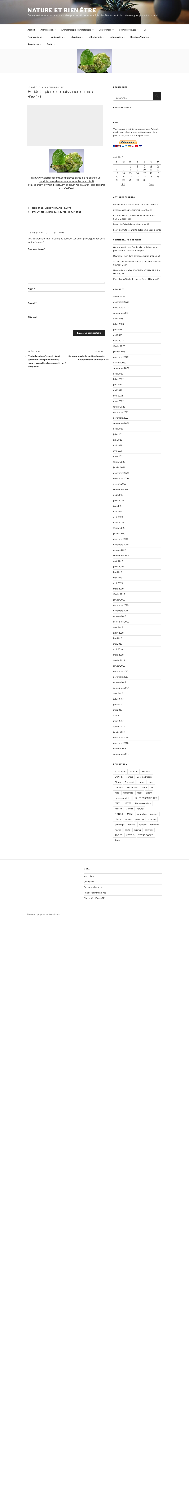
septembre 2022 (121, 368)
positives (139, 819)
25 (151, 176)
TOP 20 (118, 835)
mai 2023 (117, 335)
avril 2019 (118, 583)
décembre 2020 (121, 473)
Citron (118, 782)
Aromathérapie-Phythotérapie (76, 29)
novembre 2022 (120, 357)
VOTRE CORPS (145, 835)
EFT (146, 29)
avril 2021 (118, 451)
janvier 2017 (119, 732)
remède (142, 824)
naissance (54, 212)
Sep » (151, 184)
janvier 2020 (119, 533)
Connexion (89, 881)
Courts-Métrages (127, 29)
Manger (129, 808)
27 (117, 180)
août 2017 (118, 693)
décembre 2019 (120, 539)
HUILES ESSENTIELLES (145, 798)
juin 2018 (117, 638)
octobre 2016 (119, 748)
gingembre (128, 792)
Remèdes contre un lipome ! (146, 256)
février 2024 (119, 296)
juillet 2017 (118, 699)
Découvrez (132, 787)
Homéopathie (56, 37)
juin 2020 (117, 506)
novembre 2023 (121, 307)
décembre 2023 (121, 302)
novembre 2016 (120, 743)
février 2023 (119, 346)
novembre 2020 (121, 478)
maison (118, 808)
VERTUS (130, 835)
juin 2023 (117, 329)
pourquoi (152, 819)
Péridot (67, 212)
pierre (78, 212)
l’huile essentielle (143, 803)
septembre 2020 (121, 489)
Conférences (105, 29)
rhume (118, 830)
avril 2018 (118, 649)
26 (158, 176)
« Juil (123, 184)
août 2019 (118, 561)
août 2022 (118, 373)
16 (137, 173)
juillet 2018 (118, 632)
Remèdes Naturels (139, 37)
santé (127, 830)
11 (151, 169)
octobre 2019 (119, 550)
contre (141, 782)
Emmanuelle (56, 87)
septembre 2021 (121, 423)
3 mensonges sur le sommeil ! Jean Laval (132, 210)
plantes (128, 819)
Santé (49, 44)
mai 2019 (117, 577)
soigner (137, 830)
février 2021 (119, 462)
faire (117, 792)
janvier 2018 (119, 666)
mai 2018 (117, 644)
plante (118, 819)
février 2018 (119, 660)
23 (137, 176)
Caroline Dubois (144, 777)
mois (44, 212)
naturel (140, 808)
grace (139, 792)
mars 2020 (118, 522)
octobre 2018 (119, 616)
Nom (31, 289)
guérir (149, 792)
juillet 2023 (118, 324)
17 (144, 173)
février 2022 (119, 406)
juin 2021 (117, 439)
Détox (144, 787)
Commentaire (36, 249)
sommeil (149, 830)
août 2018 (118, 627)
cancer (129, 777)
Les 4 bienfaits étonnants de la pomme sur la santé (137, 230)
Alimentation (46, 29)
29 (130, 180)
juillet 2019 (118, 566)
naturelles (141, 814)
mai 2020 (118, 511)
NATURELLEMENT (124, 814)
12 (158, 169)
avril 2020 (118, 517)
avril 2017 (118, 715)
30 (137, 180)
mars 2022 (118, 401)
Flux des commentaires (95, 892)
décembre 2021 (120, 412)
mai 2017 (117, 710)
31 (144, 180)
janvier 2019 (119, 599)
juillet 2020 (118, 500)
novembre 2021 (120, 418)
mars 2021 (118, 456)
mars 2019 (118, 588)
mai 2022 (117, 390)
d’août (36, 212)
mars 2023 (118, 340)
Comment (129, 782)
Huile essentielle (122, 798)
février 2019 (119, 594)
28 (123, 180)
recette (131, 824)
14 (123, 173)
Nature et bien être (62, 10)
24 (144, 176)
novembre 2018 (120, 610)
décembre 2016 (120, 737)
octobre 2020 (119, 484)
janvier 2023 (119, 351)
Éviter (117, 840)
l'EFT (117, 803)
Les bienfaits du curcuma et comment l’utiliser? (135, 204)
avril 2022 (118, 395)
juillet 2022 (118, 379)
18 (151, 173)
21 (124, 176)
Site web (32, 317)
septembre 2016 (121, 754)
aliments (134, 771)
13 (117, 173)
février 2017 (119, 726)
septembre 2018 (121, 621)
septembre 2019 (121, 555)
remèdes (154, 824)
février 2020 (119, 528)
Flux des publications (93, 887)
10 (144, 169)
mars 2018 (118, 654)
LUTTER (127, 803)
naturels (154, 814)
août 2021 (118, 428)
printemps (119, 824)
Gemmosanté (119, 247)
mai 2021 (117, 445)
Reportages (33, 44)
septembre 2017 (121, 688)
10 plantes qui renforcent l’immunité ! (142, 279)
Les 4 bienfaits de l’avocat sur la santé (131, 224)
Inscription (89, 876)
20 (116, 176)
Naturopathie (116, 37)
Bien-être (38, 208)
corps (150, 782)
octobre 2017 (119, 682)
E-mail (32, 303)
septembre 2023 (121, 313)
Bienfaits (146, 771)
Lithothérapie (95, 37)
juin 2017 (117, 704)
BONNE (119, 777)
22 (130, 176)
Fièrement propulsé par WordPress (43, 914)
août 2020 (118, 495)
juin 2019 (117, 572)
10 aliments (120, 771)
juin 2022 (117, 384)
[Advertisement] (65, 125)
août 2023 (118, 318)
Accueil (31, 29)
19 (158, 173)
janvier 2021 (119, 467)
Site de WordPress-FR (94, 898)
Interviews (75, 37)
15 (130, 173)
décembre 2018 (120, 605)
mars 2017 (118, 721)
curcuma (119, 787)
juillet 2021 (118, 434)
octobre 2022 (119, 362)
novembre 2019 (120, 544)
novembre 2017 (120, 677)
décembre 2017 (120, 671)
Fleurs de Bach (34, 37)
